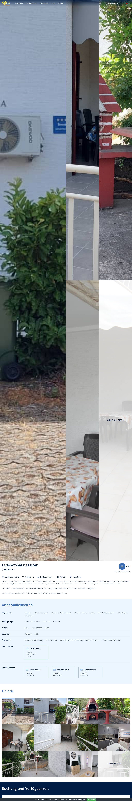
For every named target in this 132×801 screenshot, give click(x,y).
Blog (53, 3)
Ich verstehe (91, 799)
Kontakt (61, 3)
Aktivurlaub (44, 3)
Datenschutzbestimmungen (76, 799)
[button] (128, 3)
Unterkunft (19, 3)
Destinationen (31, 3)
